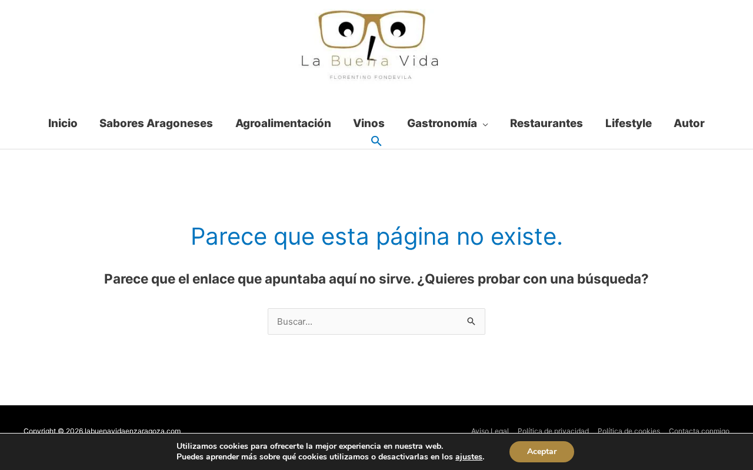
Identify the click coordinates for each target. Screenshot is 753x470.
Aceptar (542, 451)
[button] (376, 142)
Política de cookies (629, 430)
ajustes (468, 457)
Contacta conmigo (699, 430)
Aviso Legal (490, 430)
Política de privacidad (553, 430)
